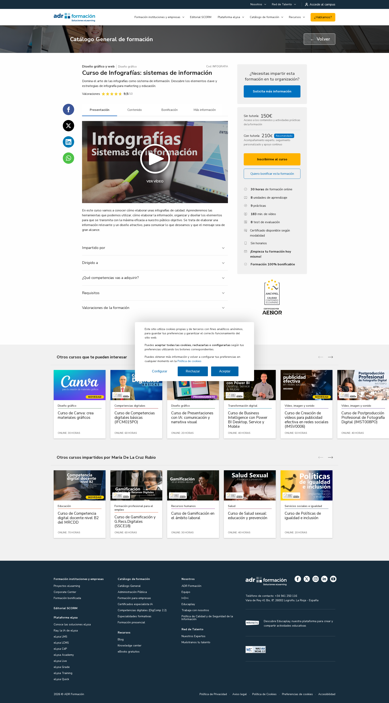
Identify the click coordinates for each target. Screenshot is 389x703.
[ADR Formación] (75, 17)
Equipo (186, 592)
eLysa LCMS (61, 643)
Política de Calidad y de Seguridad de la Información (207, 617)
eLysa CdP (60, 649)
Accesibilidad (326, 694)
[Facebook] (298, 580)
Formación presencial (131, 622)
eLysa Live (60, 661)
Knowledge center (129, 645)
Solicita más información (272, 91)
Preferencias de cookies (297, 694)
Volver (320, 39)
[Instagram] (315, 580)
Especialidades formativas (134, 616)
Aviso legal (239, 694)
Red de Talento (282, 4)
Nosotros (256, 4)
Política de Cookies (264, 694)
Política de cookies (189, 361)
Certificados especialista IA (135, 604)
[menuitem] (258, 4)
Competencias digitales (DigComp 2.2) (142, 610)
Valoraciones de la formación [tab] (105, 307)
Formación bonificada (67, 598)
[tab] (99, 110)
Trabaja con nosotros (195, 610)
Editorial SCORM (200, 17)
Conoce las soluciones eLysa (72, 624)
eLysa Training (63, 673)
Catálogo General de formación (111, 39)
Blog (121, 639)
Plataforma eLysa (229, 17)
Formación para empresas (134, 598)
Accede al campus (322, 4)
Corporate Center (65, 592)
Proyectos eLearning (67, 586)
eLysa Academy (64, 655)
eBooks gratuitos (129, 652)
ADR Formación (191, 586)
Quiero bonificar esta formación (272, 173)
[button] (155, 162)
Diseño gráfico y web (98, 66)
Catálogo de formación (264, 17)
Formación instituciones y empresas (157, 17)
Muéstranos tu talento (196, 642)
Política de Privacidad (213, 694)
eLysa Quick (61, 679)
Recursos (295, 17)
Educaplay (188, 604)
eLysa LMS (60, 637)
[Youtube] (333, 580)
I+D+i (185, 598)
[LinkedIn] (324, 580)
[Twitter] (307, 580)
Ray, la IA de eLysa (66, 630)
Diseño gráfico (127, 67)
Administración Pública (132, 592)
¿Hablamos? (323, 17)
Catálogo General (129, 586)
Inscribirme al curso (272, 159)
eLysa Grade (62, 667)
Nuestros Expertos (193, 636)
